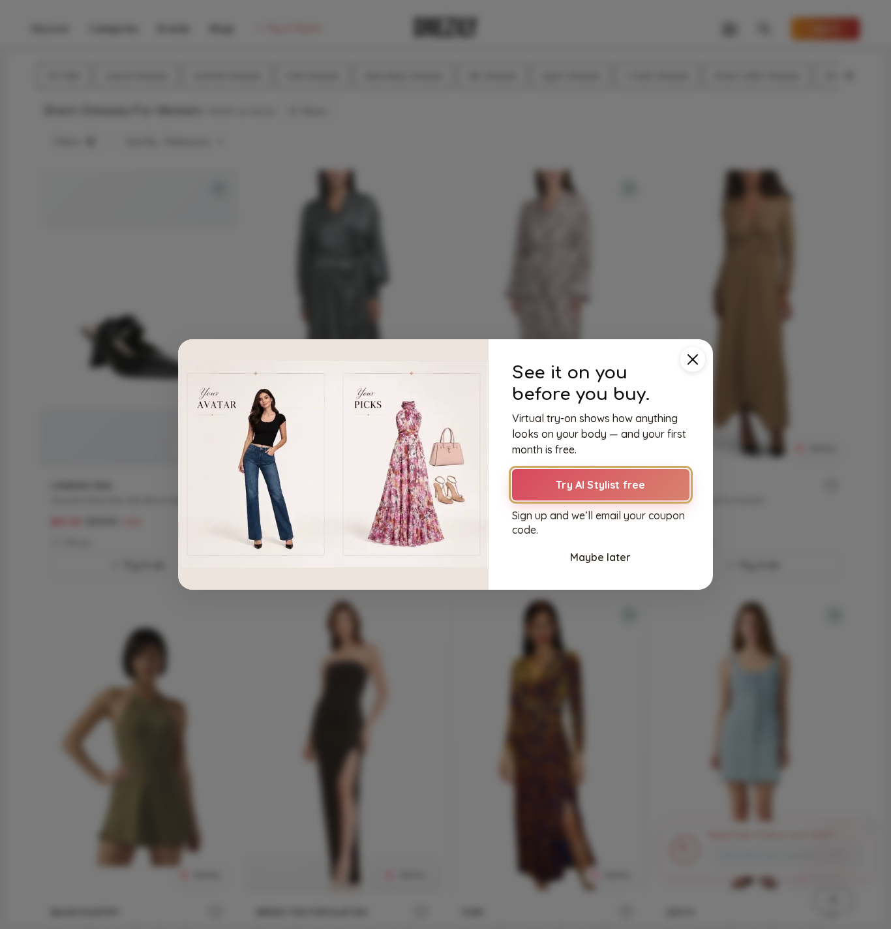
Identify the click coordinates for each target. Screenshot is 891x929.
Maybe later (600, 557)
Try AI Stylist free (600, 484)
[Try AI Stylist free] (333, 464)
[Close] (692, 359)
